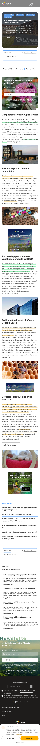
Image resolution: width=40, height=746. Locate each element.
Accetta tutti (29, 738)
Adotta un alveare (10, 445)
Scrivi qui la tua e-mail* (12, 87)
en (17, 701)
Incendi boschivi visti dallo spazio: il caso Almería (19, 532)
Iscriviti (9, 94)
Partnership (30, 69)
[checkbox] (4, 99)
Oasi (36, 350)
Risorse (4, 715)
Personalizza (20, 742)
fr (23, 701)
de (20, 701)
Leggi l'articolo (11, 37)
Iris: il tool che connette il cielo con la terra (17, 514)
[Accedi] (31, 4)
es (27, 701)
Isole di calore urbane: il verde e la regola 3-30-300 (19, 526)
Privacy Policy (19, 734)
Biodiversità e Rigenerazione (10, 707)
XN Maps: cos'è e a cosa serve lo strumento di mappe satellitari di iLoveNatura (18, 520)
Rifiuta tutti (10, 738)
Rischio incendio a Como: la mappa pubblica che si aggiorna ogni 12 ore (19, 509)
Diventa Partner (6, 711)
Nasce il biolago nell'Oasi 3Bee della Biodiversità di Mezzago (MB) (19, 538)
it (14, 701)
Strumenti (19, 69)
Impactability (8, 69)
